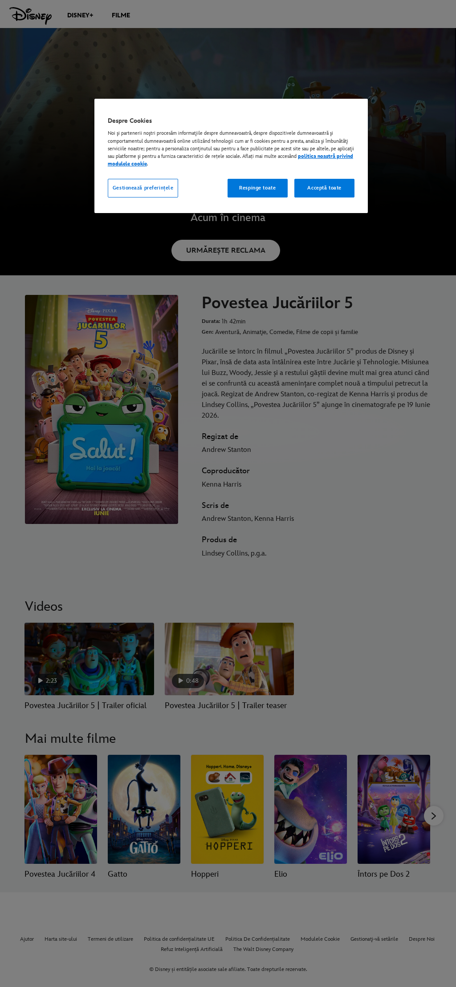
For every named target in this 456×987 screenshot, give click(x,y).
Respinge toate (257, 188)
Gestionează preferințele (143, 188)
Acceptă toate (324, 188)
